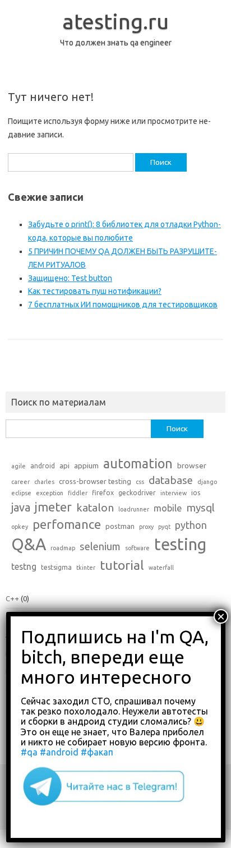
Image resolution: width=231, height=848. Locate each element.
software (137, 548)
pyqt (164, 526)
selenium (100, 546)
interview (173, 493)
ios (195, 492)
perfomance (67, 524)
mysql (200, 507)
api (64, 465)
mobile (168, 508)
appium (86, 465)
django (207, 481)
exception (49, 493)
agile (18, 466)
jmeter (53, 507)
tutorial (122, 565)
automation (138, 463)
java (20, 507)
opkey (19, 526)
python (191, 525)
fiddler (77, 493)
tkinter (85, 567)
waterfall (161, 567)
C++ (12, 598)
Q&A (28, 544)
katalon (95, 507)
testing (180, 544)
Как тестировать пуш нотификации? (94, 291)
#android (59, 752)
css (140, 481)
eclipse (21, 493)
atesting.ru (115, 21)
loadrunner (133, 509)
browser (191, 465)
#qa (29, 752)
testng (23, 566)
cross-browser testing (95, 481)
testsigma (56, 567)
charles (44, 481)
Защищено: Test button (70, 278)
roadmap (62, 548)
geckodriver (137, 492)
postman (120, 526)
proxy (146, 526)
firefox (103, 492)
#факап (97, 752)
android (42, 465)
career (20, 481)
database (171, 480)
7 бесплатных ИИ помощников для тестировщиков (123, 304)
